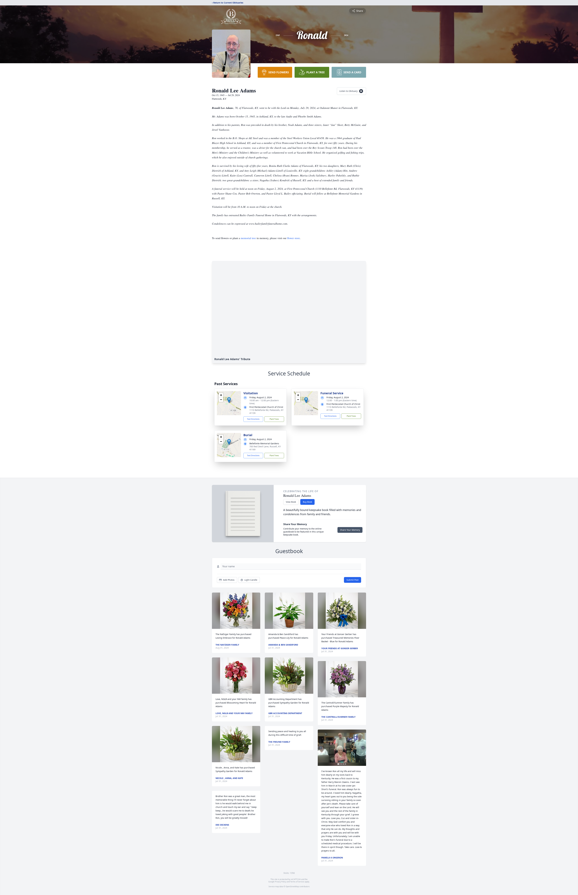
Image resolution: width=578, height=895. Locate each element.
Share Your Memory (350, 529)
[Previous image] (321, 747)
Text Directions (253, 419)
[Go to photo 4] (343, 764)
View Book (291, 501)
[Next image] (363, 747)
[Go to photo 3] (341, 764)
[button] (229, 400)
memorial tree (248, 238)
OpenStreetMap (292, 886)
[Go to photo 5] (345, 764)
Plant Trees (274, 419)
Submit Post (352, 579)
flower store (293, 238)
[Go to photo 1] (338, 764)
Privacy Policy (280, 881)
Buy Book (307, 501)
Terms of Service (297, 881)
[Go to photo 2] (340, 764)
